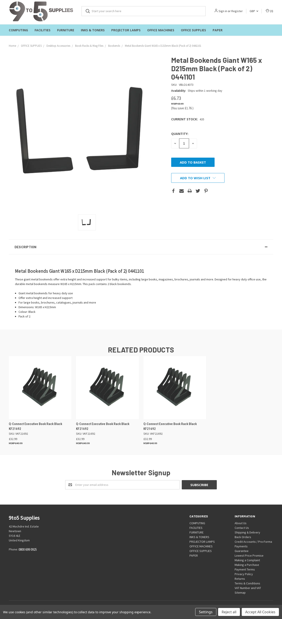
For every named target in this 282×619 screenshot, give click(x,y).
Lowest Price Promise (249, 555)
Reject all (229, 612)
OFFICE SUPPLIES (193, 30)
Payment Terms (245, 569)
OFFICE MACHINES (160, 30)
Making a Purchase (247, 565)
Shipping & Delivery (247, 532)
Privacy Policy (244, 574)
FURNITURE (65, 30)
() (271, 11)
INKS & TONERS (93, 30)
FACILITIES (42, 30)
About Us (241, 523)
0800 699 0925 (28, 549)
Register (237, 11)
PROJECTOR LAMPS (126, 30)
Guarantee (242, 551)
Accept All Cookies (260, 612)
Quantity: (179, 134)
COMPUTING (18, 30)
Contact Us (242, 528)
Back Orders (243, 537)
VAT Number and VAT (248, 588)
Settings (206, 612)
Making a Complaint (247, 560)
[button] (141, 246)
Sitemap (240, 593)
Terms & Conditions (247, 583)
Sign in (223, 11)
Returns (240, 579)
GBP (253, 11)
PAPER (218, 30)
